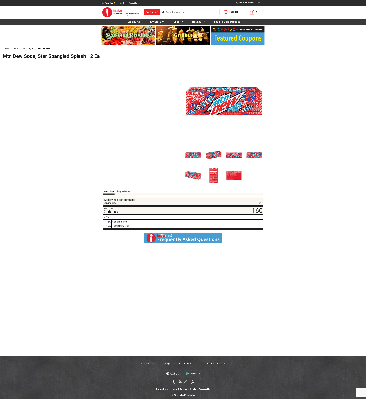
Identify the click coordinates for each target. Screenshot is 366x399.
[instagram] (180, 383)
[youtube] (192, 383)
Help (194, 389)
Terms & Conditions (180, 389)
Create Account (253, 3)
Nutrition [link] (109, 191)
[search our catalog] (163, 12)
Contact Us (148, 363)
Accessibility (204, 389)
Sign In (241, 3)
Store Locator (216, 363)
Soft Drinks (44, 48)
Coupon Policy (188, 363)
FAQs (167, 363)
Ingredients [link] (123, 191)
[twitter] (186, 383)
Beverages (28, 48)
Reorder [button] (233, 11)
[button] (193, 155)
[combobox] (152, 12)
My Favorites (107, 3)
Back (8, 48)
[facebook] (173, 383)
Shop (16, 48)
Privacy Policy (162, 389)
